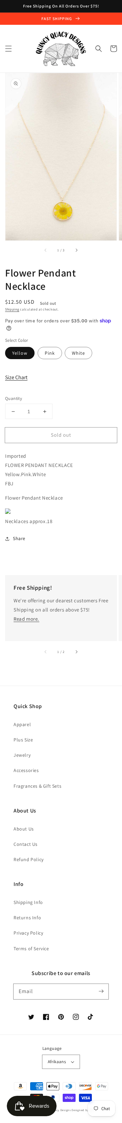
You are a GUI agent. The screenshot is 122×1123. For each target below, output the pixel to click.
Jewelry (22, 755)
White (78, 353)
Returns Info (27, 918)
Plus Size (23, 740)
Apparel (22, 724)
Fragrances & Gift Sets (37, 786)
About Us (24, 829)
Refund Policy (29, 859)
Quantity (13, 398)
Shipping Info (28, 902)
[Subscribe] (101, 991)
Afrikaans (57, 1062)
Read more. (26, 619)
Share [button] (19, 538)
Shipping (12, 309)
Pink (50, 353)
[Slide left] (45, 249)
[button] (8, 48)
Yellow (19, 353)
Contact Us (26, 844)
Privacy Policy (28, 933)
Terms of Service (31, 948)
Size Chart (16, 377)
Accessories (26, 770)
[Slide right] (76, 249)
